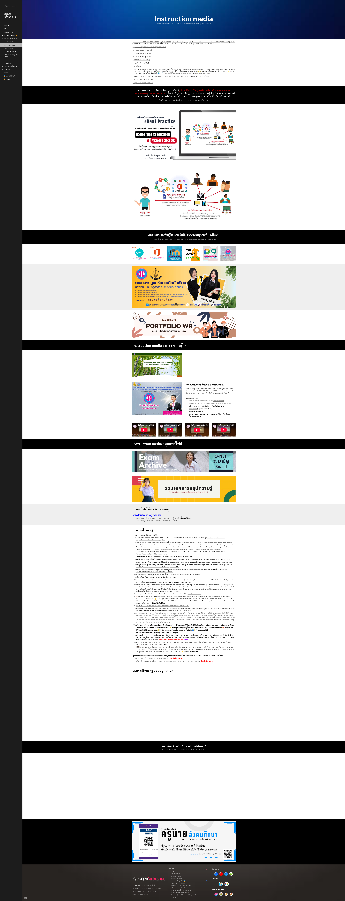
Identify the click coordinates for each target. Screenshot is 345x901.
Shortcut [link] (6, 73)
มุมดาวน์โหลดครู (137, 66)
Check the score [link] (9, 32)
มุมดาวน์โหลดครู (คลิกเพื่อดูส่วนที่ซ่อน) (144, 79)
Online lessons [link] (8, 29)
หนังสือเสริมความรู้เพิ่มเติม (142, 63)
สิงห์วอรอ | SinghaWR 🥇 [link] (11, 38)
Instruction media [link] (9, 45)
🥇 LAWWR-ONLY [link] (9, 76)
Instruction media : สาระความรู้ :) (143, 50)
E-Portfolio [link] (7, 69)
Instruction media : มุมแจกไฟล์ (142, 56)
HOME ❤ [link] (6, 25)
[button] (343, 2)
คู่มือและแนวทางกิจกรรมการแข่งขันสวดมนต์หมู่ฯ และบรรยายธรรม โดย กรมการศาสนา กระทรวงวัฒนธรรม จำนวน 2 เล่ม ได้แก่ (171, 76)
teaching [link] (8, 63)
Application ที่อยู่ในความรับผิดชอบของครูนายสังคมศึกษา (149, 47)
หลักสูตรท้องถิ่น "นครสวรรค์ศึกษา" (143, 83)
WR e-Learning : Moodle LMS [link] (12, 55)
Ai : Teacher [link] (9, 48)
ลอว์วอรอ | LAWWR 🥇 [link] (10, 35)
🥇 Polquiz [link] (7, 79)
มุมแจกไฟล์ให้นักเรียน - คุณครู (141, 60)
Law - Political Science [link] (11, 42)
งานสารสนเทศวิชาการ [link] (10, 66)
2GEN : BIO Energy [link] (11, 51)
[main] (184, 19)
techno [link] (7, 60)
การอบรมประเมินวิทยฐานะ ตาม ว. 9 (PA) (145, 53)
